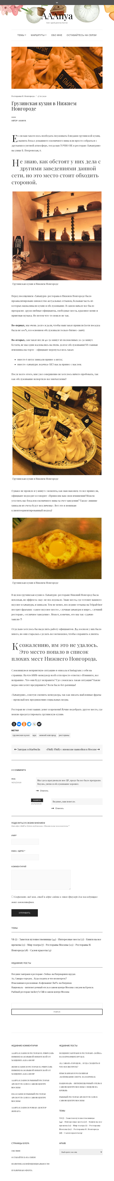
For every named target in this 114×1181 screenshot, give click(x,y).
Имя (14, 835)
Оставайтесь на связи (82, 35)
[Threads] (14, 724)
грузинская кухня (21, 735)
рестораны (64, 735)
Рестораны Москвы (57, 944)
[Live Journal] (34, 724)
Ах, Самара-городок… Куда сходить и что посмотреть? (39, 978)
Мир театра (34, 944)
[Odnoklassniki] (24, 724)
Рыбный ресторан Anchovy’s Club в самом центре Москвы (40, 991)
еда (34, 735)
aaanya (22, 120)
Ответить (44, 790)
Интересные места (69, 939)
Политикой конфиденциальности (62, 1164)
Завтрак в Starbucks (28, 749)
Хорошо (57, 1171)
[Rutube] (39, 724)
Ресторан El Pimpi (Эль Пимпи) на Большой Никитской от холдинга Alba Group (32, 1056)
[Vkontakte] (19, 724)
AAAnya (57, 15)
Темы (21, 35)
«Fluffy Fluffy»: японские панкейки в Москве (71, 749)
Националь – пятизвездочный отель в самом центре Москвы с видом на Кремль (52, 987)
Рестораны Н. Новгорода (23, 96)
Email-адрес (18, 851)
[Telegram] (29, 724)
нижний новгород (47, 735)
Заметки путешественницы (35, 939)
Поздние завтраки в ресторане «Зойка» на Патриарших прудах (43, 974)
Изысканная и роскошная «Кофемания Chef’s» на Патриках (41, 983)
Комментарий (18, 866)
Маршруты (38, 35)
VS (12, 939)
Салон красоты (39, 950)
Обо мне (56, 35)
